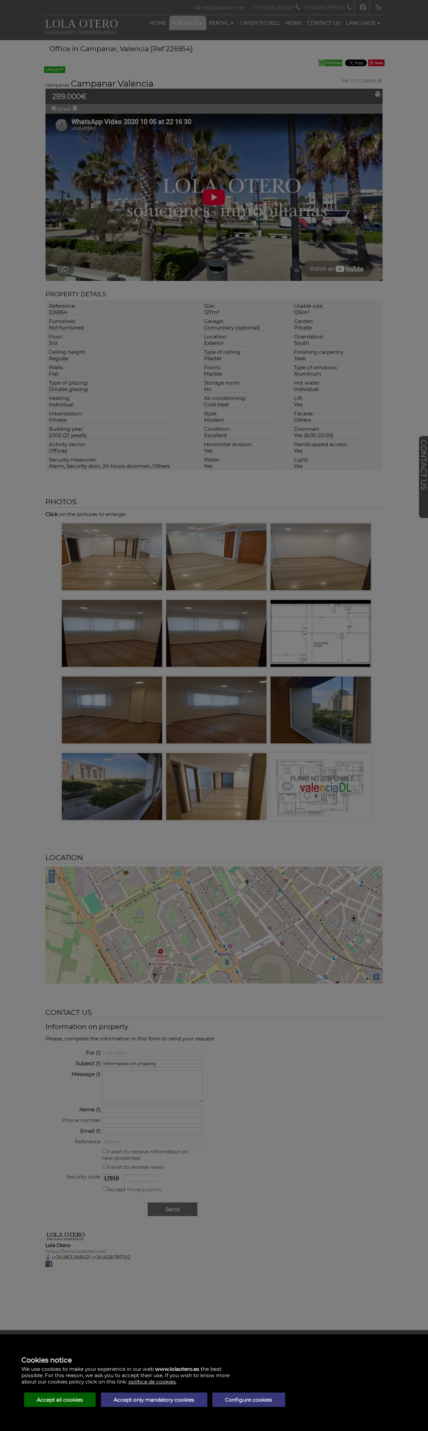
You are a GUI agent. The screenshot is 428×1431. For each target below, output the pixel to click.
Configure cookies (248, 1400)
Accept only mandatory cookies (154, 1400)
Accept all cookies (60, 1400)
